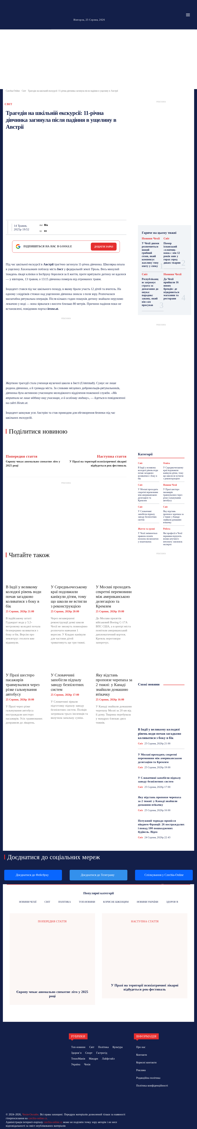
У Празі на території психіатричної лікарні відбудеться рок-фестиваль (144, 987)
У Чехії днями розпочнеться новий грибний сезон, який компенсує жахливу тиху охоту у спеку (150, 254)
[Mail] (150, 1098)
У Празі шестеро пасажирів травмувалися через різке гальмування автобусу (22, 685)
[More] (124, 227)
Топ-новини (153, 463)
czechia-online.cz (37, 1118)
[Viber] (106, 227)
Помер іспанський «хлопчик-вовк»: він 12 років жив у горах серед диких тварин (172, 253)
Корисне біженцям (157, 442)
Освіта (150, 453)
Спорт (161, 460)
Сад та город (166, 456)
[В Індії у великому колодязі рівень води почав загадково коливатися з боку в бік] (24, 572)
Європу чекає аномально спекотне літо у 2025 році (52, 994)
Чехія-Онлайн (30, 1114)
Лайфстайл (152, 446)
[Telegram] (97, 227)
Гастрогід (154, 435)
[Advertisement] (98, 60)
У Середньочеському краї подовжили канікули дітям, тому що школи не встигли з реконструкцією (69, 596)
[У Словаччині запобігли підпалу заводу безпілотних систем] (69, 661)
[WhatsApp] (80, 227)
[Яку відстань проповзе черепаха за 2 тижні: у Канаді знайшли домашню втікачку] (114, 661)
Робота (149, 456)
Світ (24, 90)
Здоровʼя (159, 439)
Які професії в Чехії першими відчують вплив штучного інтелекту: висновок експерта (172, 539)
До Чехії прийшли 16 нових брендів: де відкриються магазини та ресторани (171, 289)
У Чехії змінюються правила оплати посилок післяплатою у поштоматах (148, 537)
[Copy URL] (115, 227)
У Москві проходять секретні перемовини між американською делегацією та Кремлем (114, 596)
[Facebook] (53, 227)
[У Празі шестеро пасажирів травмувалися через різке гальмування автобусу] (24, 661)
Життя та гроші (146, 529)
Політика (164, 453)
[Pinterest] (71, 227)
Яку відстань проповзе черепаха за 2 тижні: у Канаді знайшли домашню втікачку (114, 685)
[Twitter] (62, 227)
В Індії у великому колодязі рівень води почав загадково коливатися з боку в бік (23, 596)
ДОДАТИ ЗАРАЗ (103, 246)
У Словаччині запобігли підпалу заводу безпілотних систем (67, 682)
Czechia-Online (13, 90)
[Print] (89, 227)
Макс (46, 227)
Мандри (168, 446)
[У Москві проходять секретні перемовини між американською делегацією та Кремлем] (114, 572)
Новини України (153, 449)
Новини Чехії (151, 238)
